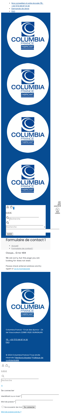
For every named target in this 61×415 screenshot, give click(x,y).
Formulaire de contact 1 (22, 248)
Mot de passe (8, 401)
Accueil (14, 245)
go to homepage (22, 268)
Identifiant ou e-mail (11, 396)
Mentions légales (23, 357)
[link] (44, 227)
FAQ (8, 342)
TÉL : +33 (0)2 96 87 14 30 (17, 339)
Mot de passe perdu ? (11, 411)
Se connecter (29, 407)
